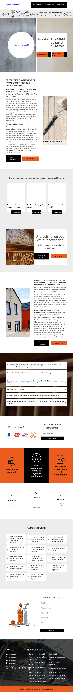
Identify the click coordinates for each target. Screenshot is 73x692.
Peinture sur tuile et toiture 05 (32, 13)
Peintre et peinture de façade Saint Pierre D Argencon (38, 549)
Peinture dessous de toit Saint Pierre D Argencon (37, 577)
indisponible (51, 5)
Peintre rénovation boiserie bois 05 (22, 13)
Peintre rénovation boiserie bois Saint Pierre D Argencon (58, 539)
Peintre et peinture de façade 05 (27, 14)
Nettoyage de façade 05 (59, 14)
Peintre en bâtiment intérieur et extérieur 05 (13, 14)
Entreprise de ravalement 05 (36, 13)
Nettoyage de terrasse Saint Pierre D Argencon (17, 577)
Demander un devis (56, 54)
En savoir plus (16, 212)
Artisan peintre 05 (46, 14)
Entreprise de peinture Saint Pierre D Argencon (17, 549)
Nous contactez (13, 158)
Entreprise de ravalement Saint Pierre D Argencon (37, 558)
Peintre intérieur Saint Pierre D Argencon (59, 558)
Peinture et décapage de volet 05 (17, 14)
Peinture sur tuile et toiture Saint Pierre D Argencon (16, 558)
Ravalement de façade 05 (55, 14)
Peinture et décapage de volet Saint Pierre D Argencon (38, 539)
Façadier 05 (8, 14)
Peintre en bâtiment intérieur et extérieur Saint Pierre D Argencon (16, 539)
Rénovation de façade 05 (50, 14)
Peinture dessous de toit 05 (69, 14)
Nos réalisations (42, 54)
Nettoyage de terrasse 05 (64, 13)
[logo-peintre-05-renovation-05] (13, 4)
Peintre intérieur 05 (41, 14)
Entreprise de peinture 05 (3, 13)
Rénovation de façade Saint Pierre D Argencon (38, 568)
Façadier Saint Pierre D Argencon (58, 549)
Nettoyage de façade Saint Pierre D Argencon (58, 568)
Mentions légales (47, 689)
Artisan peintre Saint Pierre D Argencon (16, 567)
